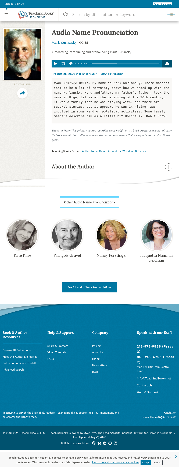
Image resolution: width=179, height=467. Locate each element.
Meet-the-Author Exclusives (20, 357)
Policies (66, 443)
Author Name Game (94, 151)
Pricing (96, 346)
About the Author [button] (73, 166)
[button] (6, 15)
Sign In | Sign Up (14, 4)
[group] (71, 63)
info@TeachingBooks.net (154, 378)
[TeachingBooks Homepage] (33, 14)
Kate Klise (22, 255)
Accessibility (81, 443)
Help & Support (147, 392)
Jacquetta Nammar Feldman (156, 258)
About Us (98, 352)
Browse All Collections (17, 350)
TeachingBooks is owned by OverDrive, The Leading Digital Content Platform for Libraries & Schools (110, 433)
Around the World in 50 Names (127, 151)
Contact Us (144, 385)
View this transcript (112, 74)
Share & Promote (57, 346)
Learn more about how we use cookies (115, 462)
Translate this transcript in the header (74, 74)
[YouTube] (110, 443)
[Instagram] (115, 443)
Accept (146, 462)
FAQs (50, 359)
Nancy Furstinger (112, 255)
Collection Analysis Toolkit (19, 363)
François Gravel (67, 255)
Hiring (95, 359)
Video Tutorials (56, 352)
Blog (95, 372)
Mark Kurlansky (64, 42)
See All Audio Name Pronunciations (89, 287)
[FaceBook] (93, 443)
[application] (107, 63)
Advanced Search (13, 369)
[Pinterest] (104, 443)
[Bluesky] (99, 443)
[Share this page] (22, 93)
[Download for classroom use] (167, 63)
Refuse (157, 462)
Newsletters (99, 365)
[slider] (125, 63)
